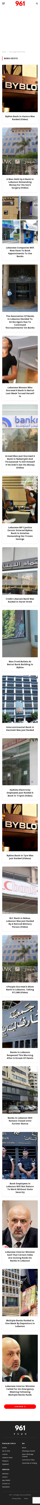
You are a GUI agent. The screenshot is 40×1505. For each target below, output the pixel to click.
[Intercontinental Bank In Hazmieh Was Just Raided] (20, 699)
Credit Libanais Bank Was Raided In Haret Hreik (20, 600)
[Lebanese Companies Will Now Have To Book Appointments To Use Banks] (20, 219)
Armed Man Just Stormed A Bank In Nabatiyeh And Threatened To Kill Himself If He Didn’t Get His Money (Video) (20, 462)
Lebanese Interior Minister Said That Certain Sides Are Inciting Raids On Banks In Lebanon (20, 1256)
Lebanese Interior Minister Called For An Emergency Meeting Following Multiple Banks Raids (20, 1390)
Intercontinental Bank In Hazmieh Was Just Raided (20, 728)
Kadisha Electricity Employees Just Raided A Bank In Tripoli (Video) (20, 792)
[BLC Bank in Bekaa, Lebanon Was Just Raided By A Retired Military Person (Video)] (20, 890)
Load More (19, 1406)
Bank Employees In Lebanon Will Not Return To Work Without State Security (20, 1188)
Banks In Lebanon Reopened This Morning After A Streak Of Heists (20, 1055)
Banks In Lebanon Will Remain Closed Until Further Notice (20, 1120)
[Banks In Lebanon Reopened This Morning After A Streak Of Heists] (20, 1024)
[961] (20, 3)
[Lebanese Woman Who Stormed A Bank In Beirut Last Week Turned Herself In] (20, 359)
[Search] (37, 3)
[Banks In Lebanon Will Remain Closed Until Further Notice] (20, 1090)
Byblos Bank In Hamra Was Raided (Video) (20, 118)
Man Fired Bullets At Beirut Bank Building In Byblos (20, 664)
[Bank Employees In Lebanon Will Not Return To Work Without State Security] (20, 1155)
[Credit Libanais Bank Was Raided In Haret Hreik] (20, 571)
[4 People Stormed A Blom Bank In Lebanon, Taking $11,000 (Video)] (20, 958)
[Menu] (3, 3)
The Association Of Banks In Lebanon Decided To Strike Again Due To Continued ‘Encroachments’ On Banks (20, 322)
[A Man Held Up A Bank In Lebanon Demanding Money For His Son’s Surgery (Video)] (20, 151)
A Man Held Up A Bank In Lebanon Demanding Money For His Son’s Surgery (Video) (20, 183)
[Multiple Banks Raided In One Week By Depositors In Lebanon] (20, 1292)
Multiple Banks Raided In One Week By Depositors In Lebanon (20, 1323)
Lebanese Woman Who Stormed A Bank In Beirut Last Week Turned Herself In (20, 392)
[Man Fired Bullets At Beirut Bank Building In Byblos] (20, 633)
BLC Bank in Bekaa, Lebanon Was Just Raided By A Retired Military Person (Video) (20, 922)
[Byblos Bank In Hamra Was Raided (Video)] (20, 88)
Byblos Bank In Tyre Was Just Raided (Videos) (20, 857)
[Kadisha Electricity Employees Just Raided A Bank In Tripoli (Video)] (20, 762)
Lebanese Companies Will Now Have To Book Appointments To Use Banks (20, 252)
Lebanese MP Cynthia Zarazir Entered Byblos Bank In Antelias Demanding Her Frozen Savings (20, 533)
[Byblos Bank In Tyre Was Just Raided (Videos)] (20, 827)
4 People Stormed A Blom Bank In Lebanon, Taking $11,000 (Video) (20, 989)
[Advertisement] (20, 29)
